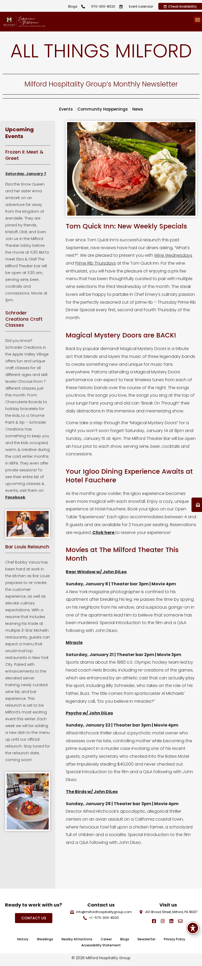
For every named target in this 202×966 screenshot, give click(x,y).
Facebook (15, 497)
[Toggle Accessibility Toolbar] (192, 928)
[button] (197, 19)
